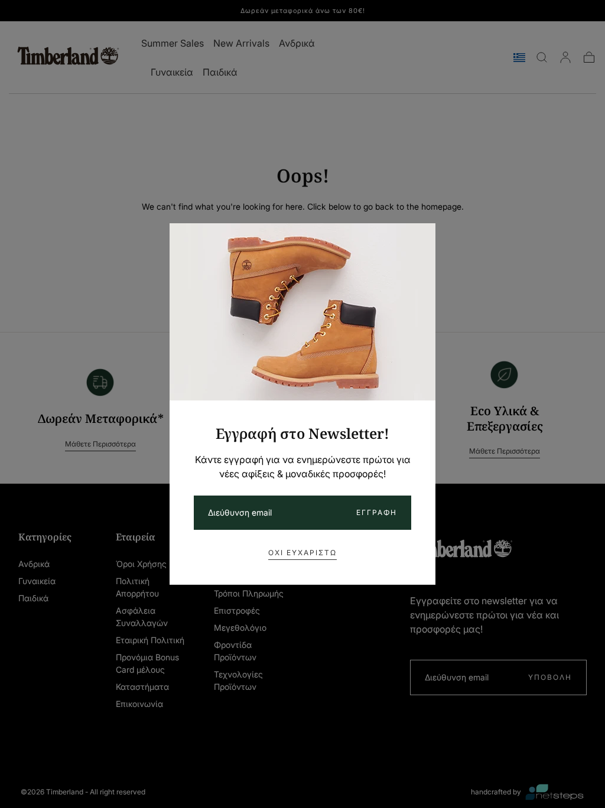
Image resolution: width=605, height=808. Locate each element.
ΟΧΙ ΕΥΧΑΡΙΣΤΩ (302, 552)
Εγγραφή (376, 512)
